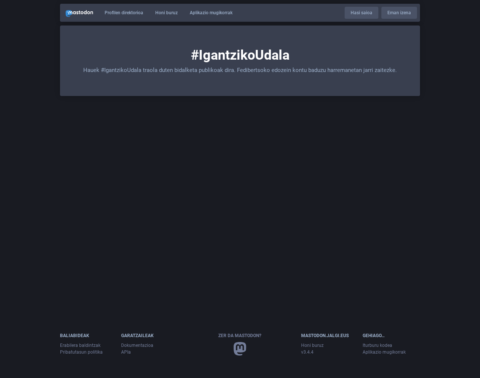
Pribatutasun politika (81, 352)
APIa (126, 352)
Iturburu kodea (377, 345)
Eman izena (399, 12)
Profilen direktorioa (124, 12)
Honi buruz (166, 12)
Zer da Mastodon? (239, 335)
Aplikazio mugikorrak (211, 12)
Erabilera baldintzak (80, 345)
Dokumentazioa (137, 345)
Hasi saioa (361, 12)
